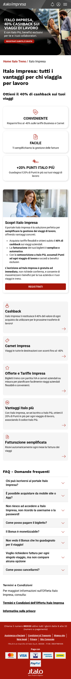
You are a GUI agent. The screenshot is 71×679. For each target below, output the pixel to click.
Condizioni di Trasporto (39, 635)
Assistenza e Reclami (15, 635)
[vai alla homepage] (14, 4)
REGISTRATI (46, 287)
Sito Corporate (47, 639)
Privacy (33, 639)
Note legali (22, 639)
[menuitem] (52, 4)
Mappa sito (59, 635)
